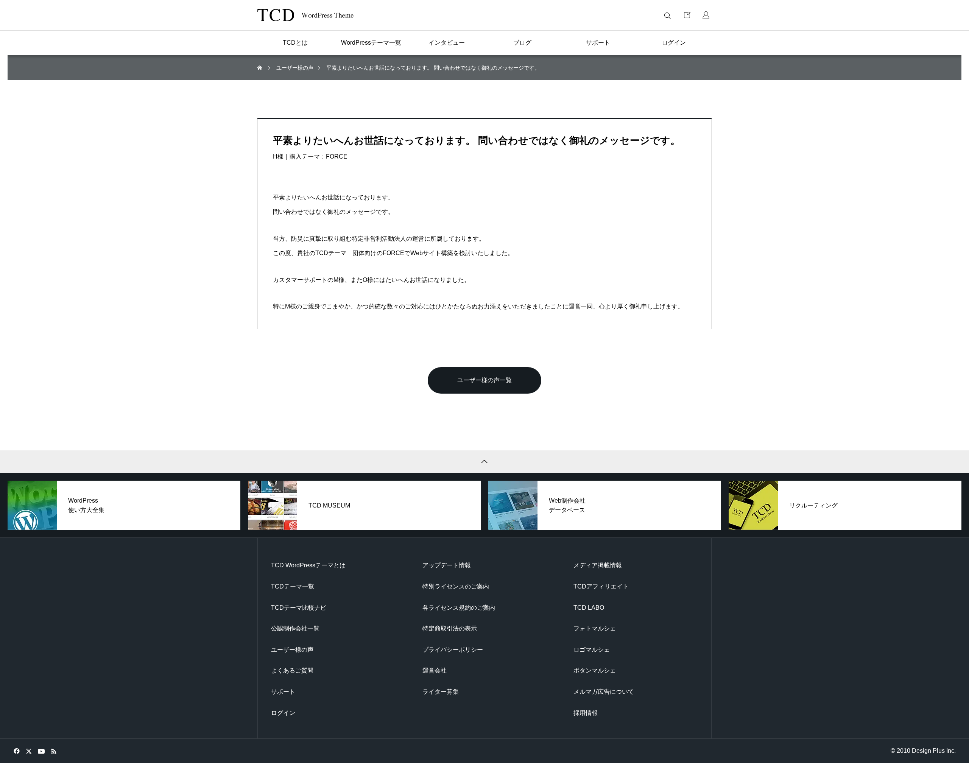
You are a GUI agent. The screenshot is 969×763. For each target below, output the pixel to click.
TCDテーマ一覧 (292, 586)
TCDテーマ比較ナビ (298, 607)
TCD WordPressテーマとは (308, 565)
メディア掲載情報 (597, 565)
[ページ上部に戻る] (484, 461)
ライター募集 (440, 691)
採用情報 (585, 713)
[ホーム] (260, 68)
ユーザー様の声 (292, 649)
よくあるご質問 (292, 670)
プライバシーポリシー (452, 649)
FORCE (336, 156)
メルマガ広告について (603, 691)
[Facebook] (16, 750)
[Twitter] (28, 750)
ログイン (283, 713)
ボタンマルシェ (594, 670)
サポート (283, 691)
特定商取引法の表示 (449, 628)
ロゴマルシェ (591, 649)
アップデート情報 (446, 565)
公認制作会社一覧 (295, 628)
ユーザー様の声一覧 (484, 380)
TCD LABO (588, 607)
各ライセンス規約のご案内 (458, 607)
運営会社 (434, 670)
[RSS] (53, 750)
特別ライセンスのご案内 (455, 586)
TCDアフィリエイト (601, 586)
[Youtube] (41, 750)
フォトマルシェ (594, 628)
